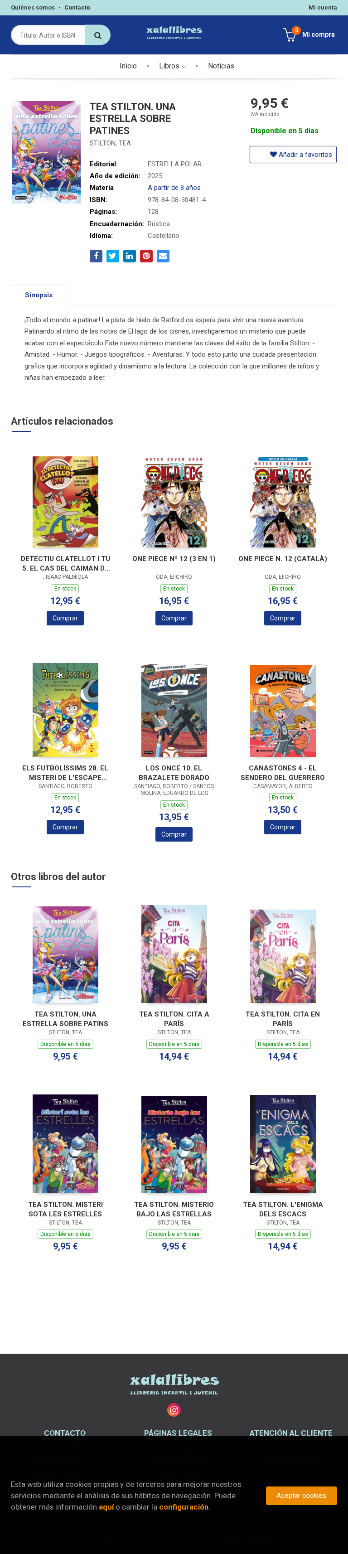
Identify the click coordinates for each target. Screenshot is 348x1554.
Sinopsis (39, 295)
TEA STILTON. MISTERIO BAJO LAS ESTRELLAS (174, 1209)
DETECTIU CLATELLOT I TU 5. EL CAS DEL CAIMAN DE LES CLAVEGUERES (65, 563)
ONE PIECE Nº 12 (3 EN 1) (174, 559)
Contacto (77, 7)
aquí (106, 1506)
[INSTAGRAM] (174, 1410)
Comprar (65, 618)
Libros (170, 66)
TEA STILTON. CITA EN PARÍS (283, 1019)
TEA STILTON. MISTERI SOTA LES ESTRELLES (65, 1209)
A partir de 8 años (174, 188)
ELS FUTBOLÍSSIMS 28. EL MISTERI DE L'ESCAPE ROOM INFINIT (65, 773)
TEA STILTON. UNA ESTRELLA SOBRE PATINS (65, 1019)
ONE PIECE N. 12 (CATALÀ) (282, 559)
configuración (183, 1506)
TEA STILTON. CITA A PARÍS (174, 1019)
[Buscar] (98, 35)
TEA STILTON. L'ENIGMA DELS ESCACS (283, 1209)
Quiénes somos (33, 7)
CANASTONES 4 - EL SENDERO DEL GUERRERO (283, 773)
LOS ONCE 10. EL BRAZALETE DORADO (174, 773)
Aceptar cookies (301, 1495)
